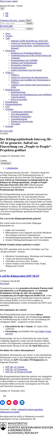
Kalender (9, 126)
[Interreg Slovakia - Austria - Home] (12, 20)
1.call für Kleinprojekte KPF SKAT (19, 276)
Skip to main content (9, 1)
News (7, 33)
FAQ (7, 107)
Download (4, 283)
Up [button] (4, 395)
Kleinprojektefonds (13, 104)
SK (6, 16)
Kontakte (9, 109)
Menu (28, 21)
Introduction (5, 163)
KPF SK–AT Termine (14, 367)
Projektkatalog (11, 102)
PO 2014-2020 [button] (6, 26)
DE (2, 8)
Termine (9, 36)
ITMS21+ (9, 72)
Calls (7, 38)
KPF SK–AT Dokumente (16, 369)
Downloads (10, 50)
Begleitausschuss (12, 90)
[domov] (26, 434)
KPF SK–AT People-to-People (18, 372)
